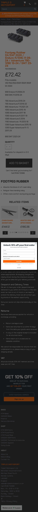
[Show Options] (34, 258)
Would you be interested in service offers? (11, 256)
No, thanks (19, 267)
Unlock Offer (19, 261)
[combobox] (19, 258)
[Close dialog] (36, 243)
